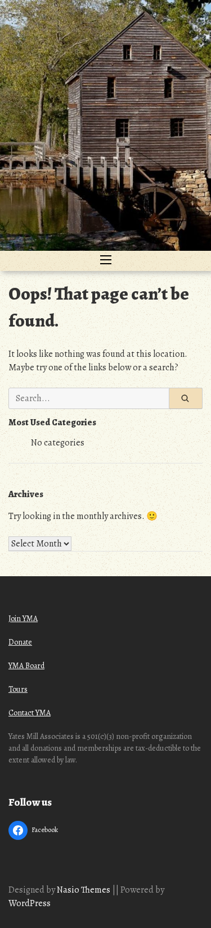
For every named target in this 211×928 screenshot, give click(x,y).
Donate (20, 642)
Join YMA (23, 618)
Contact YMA (29, 713)
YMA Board (26, 665)
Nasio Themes (84, 890)
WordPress (29, 903)
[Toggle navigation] (106, 261)
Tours (18, 689)
